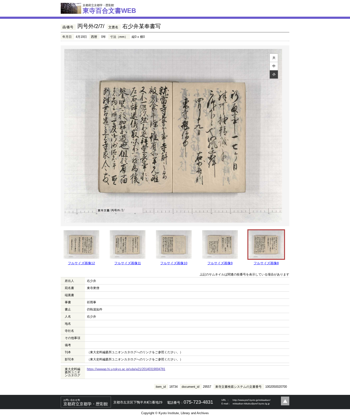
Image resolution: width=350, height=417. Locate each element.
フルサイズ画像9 (220, 263)
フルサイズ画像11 (127, 263)
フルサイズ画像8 (266, 263)
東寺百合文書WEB (109, 9)
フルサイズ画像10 (173, 263)
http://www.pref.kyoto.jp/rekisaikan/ (251, 400)
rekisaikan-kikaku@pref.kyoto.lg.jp (251, 403)
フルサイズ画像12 (81, 263)
